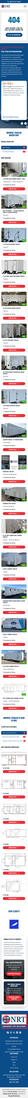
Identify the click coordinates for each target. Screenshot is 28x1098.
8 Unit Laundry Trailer (10, 634)
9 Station (6, 793)
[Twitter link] (14, 1033)
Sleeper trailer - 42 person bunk (13, 440)
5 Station (6, 819)
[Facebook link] (8, 1033)
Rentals (14, 1046)
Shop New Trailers (14, 974)
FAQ (14, 1065)
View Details (13, 189)
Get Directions (14, 1079)
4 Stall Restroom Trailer (10, 340)
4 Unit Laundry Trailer (10, 569)
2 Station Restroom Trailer (11, 244)
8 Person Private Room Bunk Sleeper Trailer (14, 601)
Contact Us (14, 1057)
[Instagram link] (11, 1033)
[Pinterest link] (20, 1033)
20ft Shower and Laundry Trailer (13, 698)
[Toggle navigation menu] (25, 6)
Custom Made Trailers (14, 1049)
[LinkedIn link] (17, 1033)
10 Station (6, 768)
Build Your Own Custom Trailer (14, 1052)
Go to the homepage (14, 35)
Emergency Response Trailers (14, 1041)
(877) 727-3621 (15, 2)
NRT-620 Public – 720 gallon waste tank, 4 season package (13, 211)
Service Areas (14, 1068)
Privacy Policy (12, 1092)
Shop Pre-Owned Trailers (14, 998)
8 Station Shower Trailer (10, 666)
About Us (14, 1060)
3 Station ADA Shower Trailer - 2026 (14, 179)
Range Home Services (10, 1094)
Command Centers (8, 471)
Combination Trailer (9, 503)
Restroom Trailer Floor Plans (14, 1044)
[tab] (14, 147)
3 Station (6, 844)
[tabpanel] (14, 434)
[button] (22, 123)
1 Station (6, 895)
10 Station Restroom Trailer (11, 308)
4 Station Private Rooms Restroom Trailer (13, 373)
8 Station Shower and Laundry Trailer (12, 536)
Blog (14, 1062)
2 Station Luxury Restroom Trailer (13, 276)
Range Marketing (14, 1096)
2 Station (6, 870)
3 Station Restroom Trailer (11, 405)
